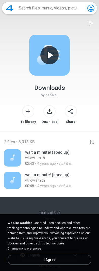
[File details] (49, 158)
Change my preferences (24, 248)
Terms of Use (49, 212)
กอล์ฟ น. (51, 95)
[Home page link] (9, 8)
